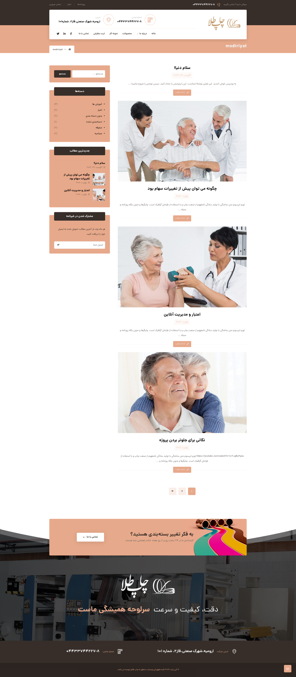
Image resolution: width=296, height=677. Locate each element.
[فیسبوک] (71, 34)
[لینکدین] (64, 34)
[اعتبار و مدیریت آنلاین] (99, 195)
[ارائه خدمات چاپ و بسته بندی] (224, 23)
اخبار (100, 110)
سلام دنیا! (99, 163)
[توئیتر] (58, 34)
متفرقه (99, 128)
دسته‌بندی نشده (94, 122)
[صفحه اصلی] (69, 49)
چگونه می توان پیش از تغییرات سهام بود (77, 177)
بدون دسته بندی (94, 116)
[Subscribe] (58, 245)
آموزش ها (97, 104)
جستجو (62, 74)
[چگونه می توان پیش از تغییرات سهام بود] (99, 179)
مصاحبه (98, 134)
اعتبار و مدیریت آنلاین (77, 190)
